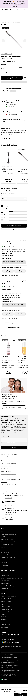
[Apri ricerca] (18, 9)
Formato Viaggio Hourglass (7, 476)
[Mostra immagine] (14, 39)
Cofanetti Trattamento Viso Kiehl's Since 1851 (11, 479)
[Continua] (24, 40)
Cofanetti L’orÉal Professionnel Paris (9, 484)
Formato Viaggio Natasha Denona (8, 474)
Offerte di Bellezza (5, 647)
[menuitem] (21, 9)
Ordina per (4, 195)
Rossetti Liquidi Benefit (6, 471)
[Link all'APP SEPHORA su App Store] (15, 642)
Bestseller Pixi (4, 482)
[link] (14, 226)
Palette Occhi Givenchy (6, 466)
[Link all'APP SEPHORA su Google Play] (6, 642)
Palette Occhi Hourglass (6, 468)
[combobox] (14, 199)
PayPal (20, 67)
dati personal (13, 427)
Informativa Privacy (15, 426)
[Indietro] (3, 40)
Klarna (3, 68)
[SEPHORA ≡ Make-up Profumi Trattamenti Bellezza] (8, 9)
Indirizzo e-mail (5, 437)
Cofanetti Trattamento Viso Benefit (8, 463)
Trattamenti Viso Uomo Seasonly (8, 460)
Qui (2, 648)
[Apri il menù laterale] (2, 9)
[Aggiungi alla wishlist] (14, 149)
